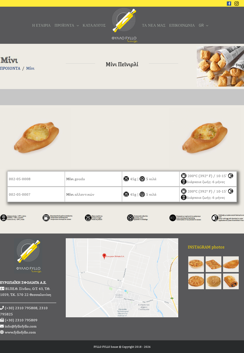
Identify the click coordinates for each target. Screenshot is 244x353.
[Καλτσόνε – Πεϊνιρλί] (231, 264)
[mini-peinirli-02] (205, 110)
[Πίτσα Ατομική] (196, 264)
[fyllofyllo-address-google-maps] (122, 241)
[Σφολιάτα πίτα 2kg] (196, 281)
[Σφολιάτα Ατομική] (213, 281)
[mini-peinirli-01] (35, 110)
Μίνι (30, 68)
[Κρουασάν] (231, 281)
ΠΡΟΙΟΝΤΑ (10, 68)
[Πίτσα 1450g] (213, 264)
